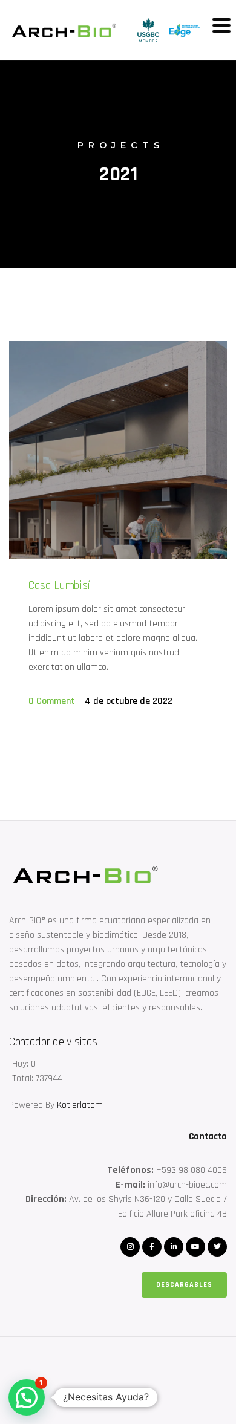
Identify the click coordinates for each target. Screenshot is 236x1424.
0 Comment (51, 701)
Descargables (184, 1284)
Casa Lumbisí (59, 585)
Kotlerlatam (80, 1105)
